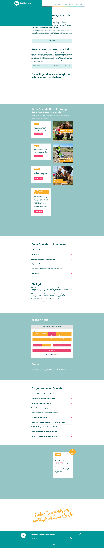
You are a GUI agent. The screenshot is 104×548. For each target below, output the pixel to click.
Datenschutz (80, 544)
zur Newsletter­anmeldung (77, 538)
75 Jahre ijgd (67, 65)
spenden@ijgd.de (60, 462)
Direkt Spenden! (52, 40)
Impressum (74, 544)
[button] (37, 88)
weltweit (60, 4)
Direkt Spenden (36, 65)
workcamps (67, 4)
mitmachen (75, 4)
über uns (82, 4)
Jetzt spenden (38, 133)
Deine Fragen (57, 65)
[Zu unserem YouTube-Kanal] (80, 534)
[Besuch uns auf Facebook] (82, 534)
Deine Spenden (47, 65)
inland (54, 4)
